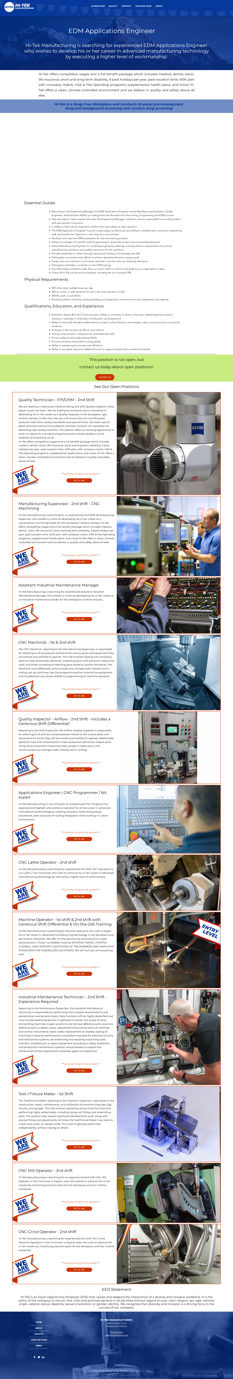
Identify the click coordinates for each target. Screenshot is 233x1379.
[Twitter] (39, 1357)
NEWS (39, 1345)
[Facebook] (34, 1357)
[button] (104, 377)
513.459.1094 (116, 1332)
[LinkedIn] (43, 1357)
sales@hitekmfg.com (116, 1335)
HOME (39, 1322)
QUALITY (38, 1333)
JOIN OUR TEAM (39, 1339)
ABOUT (39, 1328)
